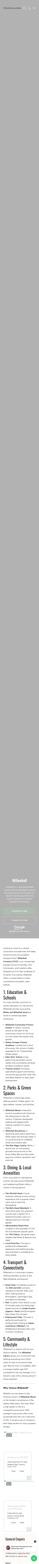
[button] (19, 911)
